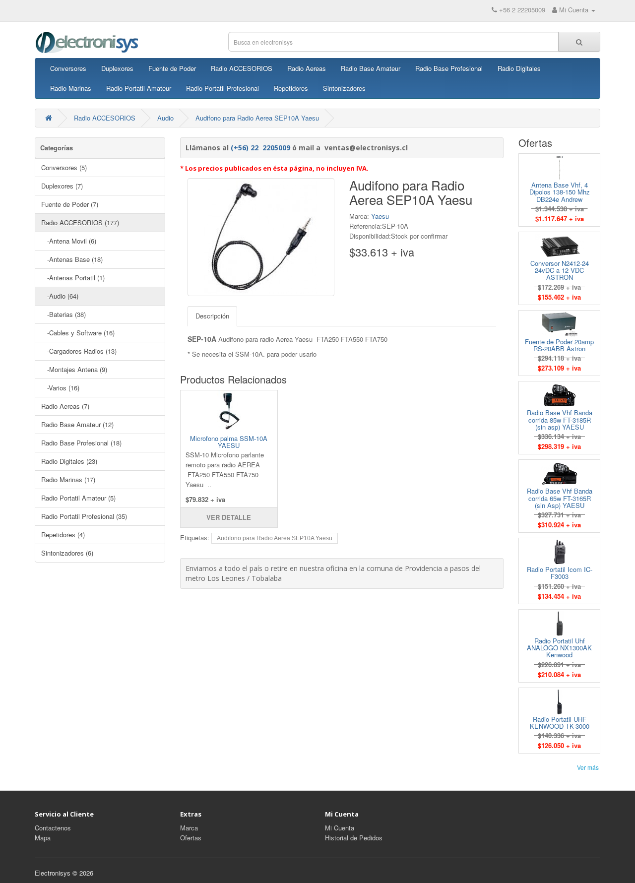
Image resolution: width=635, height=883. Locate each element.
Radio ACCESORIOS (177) (80, 222)
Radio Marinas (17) (68, 479)
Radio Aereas (306, 68)
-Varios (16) (60, 387)
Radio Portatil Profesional (222, 88)
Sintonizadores (344, 88)
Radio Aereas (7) (65, 406)
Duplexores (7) (62, 185)
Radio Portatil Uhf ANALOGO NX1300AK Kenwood (559, 648)
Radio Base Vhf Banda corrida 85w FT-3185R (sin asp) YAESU (559, 420)
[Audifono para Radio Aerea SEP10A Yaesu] (261, 237)
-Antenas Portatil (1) (73, 277)
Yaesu (380, 216)
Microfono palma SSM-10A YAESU (228, 442)
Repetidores (291, 88)
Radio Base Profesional (449, 68)
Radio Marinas (70, 88)
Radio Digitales (519, 68)
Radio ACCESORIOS (241, 68)
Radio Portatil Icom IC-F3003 (559, 573)
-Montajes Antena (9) (74, 369)
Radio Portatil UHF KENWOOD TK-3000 (559, 722)
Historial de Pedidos (353, 837)
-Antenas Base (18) (72, 259)
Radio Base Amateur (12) (77, 424)
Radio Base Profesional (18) (81, 442)
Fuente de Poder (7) (69, 204)
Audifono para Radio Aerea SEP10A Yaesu (257, 118)
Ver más (588, 767)
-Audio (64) (59, 296)
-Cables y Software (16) (78, 332)
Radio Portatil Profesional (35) (84, 516)
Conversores (68, 68)
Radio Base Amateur (370, 68)
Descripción (212, 315)
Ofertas (190, 837)
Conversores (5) (64, 167)
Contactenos (53, 827)
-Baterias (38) (63, 314)
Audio (165, 118)
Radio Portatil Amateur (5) (78, 498)
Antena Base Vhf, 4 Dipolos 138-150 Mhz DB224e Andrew (559, 192)
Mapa (43, 837)
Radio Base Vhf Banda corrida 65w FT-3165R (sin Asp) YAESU (559, 498)
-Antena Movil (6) (68, 241)
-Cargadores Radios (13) (79, 351)
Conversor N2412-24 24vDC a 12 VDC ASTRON (559, 270)
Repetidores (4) (63, 534)
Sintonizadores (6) (67, 553)
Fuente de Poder (172, 68)
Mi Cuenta (339, 827)
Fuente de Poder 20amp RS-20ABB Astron (559, 345)
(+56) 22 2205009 (260, 147)
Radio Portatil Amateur (138, 88)
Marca (189, 827)
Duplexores (117, 68)
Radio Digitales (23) (69, 461)
